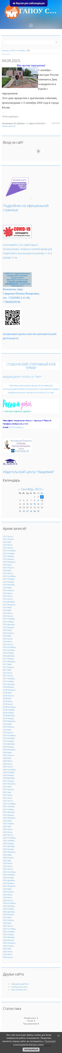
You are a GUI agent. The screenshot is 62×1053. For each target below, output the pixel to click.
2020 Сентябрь (9, 769)
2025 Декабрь (9, 937)
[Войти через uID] (18, 151)
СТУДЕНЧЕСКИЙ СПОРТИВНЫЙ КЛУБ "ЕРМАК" (31, 366)
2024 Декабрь (9, 911)
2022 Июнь (8, 829)
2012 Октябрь (9, 553)
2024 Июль (7, 897)
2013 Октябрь (9, 579)
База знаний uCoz (19, 989)
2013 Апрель (8, 567)
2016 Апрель (8, 633)
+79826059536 (11, 301)
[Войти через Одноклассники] (43, 151)
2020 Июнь (8, 761)
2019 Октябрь (9, 738)
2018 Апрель (8, 695)
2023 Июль (7, 866)
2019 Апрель (8, 726)
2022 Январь (8, 815)
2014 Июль (7, 596)
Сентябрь (21, 50)
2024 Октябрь (9, 906)
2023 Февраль (9, 852)
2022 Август (8, 835)
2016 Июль (7, 641)
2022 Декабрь (9, 846)
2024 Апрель (8, 891)
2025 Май (7, 923)
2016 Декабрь (9, 655)
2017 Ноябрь (8, 681)
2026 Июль (7, 954)
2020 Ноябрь (8, 775)
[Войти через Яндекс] (33, 151)
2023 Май (7, 860)
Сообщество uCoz (19, 986)
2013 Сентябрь (9, 576)
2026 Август (8, 957)
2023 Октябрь (9, 874)
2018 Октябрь (9, 709)
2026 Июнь (8, 951)
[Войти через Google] (38, 151)
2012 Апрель (8, 539)
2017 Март (7, 664)
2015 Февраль (9, 604)
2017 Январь (8, 658)
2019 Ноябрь (8, 741)
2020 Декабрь (9, 778)
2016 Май (7, 635)
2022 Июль (7, 832)
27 (27, 511)
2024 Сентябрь (9, 903)
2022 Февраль (9, 817)
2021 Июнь (8, 795)
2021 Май (7, 792)
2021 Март (7, 786)
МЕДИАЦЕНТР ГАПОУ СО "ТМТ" (22, 377)
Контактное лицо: (13, 289)
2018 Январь (8, 687)
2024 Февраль (9, 886)
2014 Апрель (8, 590)
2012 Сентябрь (9, 550)
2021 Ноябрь (8, 809)
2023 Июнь (8, 863)
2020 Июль (7, 764)
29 (35, 511)
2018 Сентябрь (9, 707)
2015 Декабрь (9, 624)
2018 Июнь (8, 701)
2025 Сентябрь (9, 928)
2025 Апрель (8, 920)
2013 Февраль (9, 562)
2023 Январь (8, 849)
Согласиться (31, 1049)
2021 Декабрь (9, 812)
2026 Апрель (8, 946)
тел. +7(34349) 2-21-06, (16, 297)
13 (27, 504)
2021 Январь (8, 781)
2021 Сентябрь (9, 803)
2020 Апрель (8, 755)
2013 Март (7, 564)
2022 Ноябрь (8, 843)
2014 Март (7, 587)
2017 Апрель (8, 667)
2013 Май (7, 570)
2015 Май (7, 610)
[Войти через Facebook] (28, 151)
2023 (13, 50)
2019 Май (7, 729)
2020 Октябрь (9, 772)
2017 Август (8, 675)
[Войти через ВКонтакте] (23, 151)
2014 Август (8, 599)
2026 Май (7, 948)
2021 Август (8, 800)
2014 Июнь (8, 593)
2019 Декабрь (9, 744)
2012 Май (7, 542)
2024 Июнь (8, 894)
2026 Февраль (9, 943)
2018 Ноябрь (8, 712)
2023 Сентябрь (9, 872)
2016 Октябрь (9, 650)
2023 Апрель (8, 857)
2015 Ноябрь (8, 621)
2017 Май (7, 670)
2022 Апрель (8, 823)
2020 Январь (8, 746)
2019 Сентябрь (9, 735)
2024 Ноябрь (8, 908)
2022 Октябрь (9, 840)
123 (27, 123)
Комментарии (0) (8, 126)
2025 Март (7, 917)
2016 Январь (8, 627)
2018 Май (7, 698)
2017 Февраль (9, 661)
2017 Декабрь (9, 684)
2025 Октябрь (9, 931)
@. (16, 427)
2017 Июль (7, 673)
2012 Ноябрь (8, 556)
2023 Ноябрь (8, 877)
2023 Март (7, 855)
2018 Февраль (9, 690)
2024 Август (8, 900)
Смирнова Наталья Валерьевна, (21, 293)
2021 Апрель (8, 789)
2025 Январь (8, 914)
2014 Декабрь (9, 601)
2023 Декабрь (9, 880)
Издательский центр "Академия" (29, 471)
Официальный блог (20, 984)
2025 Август (8, 926)
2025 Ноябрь (8, 934)
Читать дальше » (10, 116)
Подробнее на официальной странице (26, 207)
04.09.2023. (11, 60)
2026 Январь (8, 940)
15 (35, 504)
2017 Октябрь (9, 678)
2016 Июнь (8, 638)
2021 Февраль (9, 783)
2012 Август (8, 547)
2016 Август (8, 644)
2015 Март (7, 607)
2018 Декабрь (9, 715)
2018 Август (8, 704)
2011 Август (8, 536)
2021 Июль (7, 798)
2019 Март (7, 724)
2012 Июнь (8, 544)
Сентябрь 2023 (31, 489)
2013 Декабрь (9, 584)
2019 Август (8, 732)
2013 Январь (8, 559)
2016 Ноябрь (8, 653)
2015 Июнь (8, 613)
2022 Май (7, 826)
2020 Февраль (9, 749)
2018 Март (7, 692)
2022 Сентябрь (9, 837)
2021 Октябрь (9, 806)
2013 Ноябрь (8, 582)
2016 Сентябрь (9, 647)
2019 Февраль (9, 721)
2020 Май (7, 758)
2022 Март (7, 820)
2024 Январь (8, 883)
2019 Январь (8, 718)
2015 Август (8, 616)
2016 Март (7, 630)
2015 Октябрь (9, 618)
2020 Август (8, 766)
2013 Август (8, 573)
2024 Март (7, 889)
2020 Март (7, 752)
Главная (5, 50)
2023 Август (8, 869)
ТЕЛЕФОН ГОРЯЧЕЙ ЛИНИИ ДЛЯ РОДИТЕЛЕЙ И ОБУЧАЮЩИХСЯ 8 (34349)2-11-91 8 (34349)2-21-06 (27, 253)
